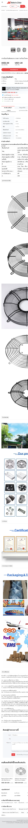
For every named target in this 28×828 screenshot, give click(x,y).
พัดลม (22, 812)
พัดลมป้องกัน (4, 793)
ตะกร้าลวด (17, 793)
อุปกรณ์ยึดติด (17, 795)
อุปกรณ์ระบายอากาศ (23, 10)
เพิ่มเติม (3, 815)
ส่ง (13, 754)
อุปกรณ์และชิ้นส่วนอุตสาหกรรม (12, 10)
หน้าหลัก (3, 10)
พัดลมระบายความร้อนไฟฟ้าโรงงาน (10, 812)
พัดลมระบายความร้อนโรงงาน (9, 809)
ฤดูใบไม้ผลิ (3, 795)
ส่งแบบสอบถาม (14, 69)
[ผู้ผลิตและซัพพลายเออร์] (14, 2)
